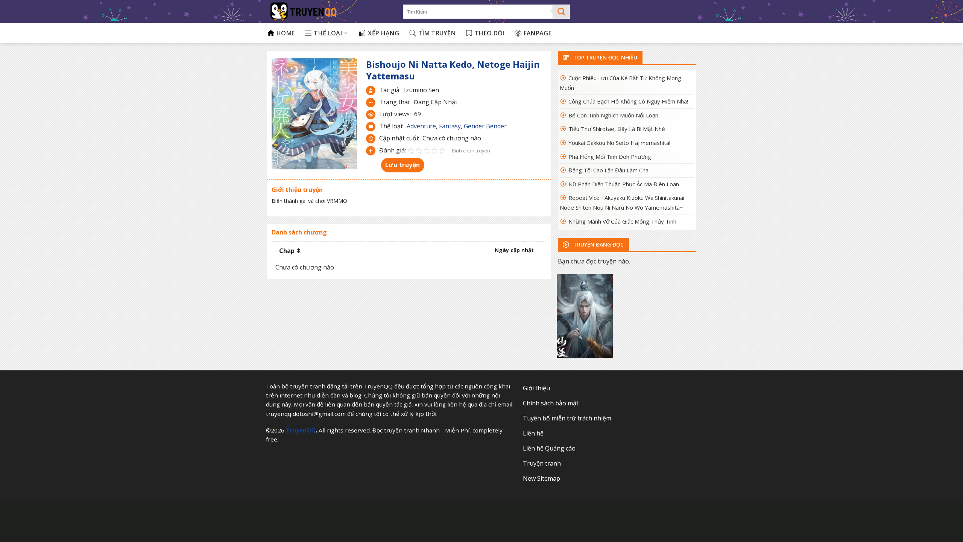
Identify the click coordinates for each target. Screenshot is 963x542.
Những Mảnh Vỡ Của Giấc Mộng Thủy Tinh (622, 221)
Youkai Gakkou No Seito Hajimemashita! (619, 142)
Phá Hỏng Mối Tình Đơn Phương (609, 156)
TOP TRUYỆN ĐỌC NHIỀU (604, 57)
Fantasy (450, 126)
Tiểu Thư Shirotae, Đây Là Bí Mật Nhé (616, 128)
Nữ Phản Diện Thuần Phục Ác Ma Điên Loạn (623, 184)
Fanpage (537, 33)
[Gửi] (561, 12)
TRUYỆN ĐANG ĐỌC (598, 244)
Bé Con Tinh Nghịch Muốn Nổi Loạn (613, 115)
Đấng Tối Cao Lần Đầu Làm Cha (608, 170)
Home (285, 33)
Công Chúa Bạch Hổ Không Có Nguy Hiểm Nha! (628, 101)
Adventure (421, 126)
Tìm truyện (437, 33)
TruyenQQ (301, 430)
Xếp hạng (383, 33)
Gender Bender (485, 126)
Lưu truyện (402, 165)
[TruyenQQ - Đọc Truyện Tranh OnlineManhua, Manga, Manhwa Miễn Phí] (329, 11)
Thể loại (328, 33)
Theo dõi (489, 33)
